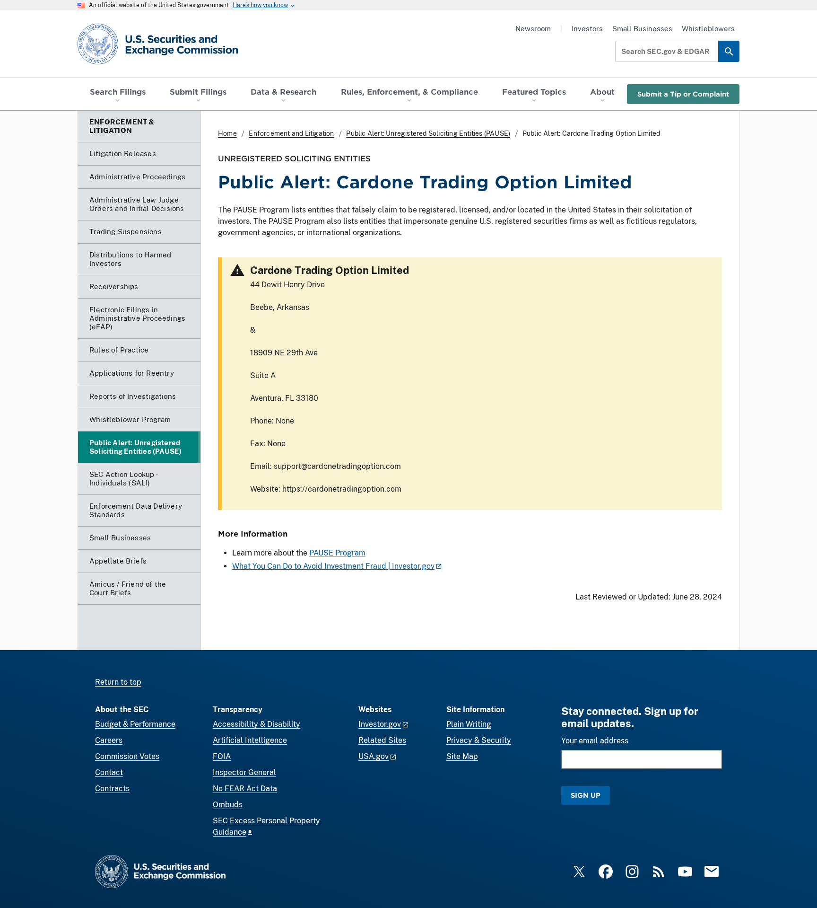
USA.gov (373, 756)
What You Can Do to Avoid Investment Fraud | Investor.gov (333, 566)
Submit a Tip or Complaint (683, 94)
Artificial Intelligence (250, 740)
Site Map (462, 756)
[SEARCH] (728, 51)
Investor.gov (379, 724)
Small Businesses (642, 29)
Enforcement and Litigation (291, 133)
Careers (108, 740)
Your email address (594, 740)
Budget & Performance (135, 724)
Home (227, 133)
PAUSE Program (337, 552)
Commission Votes (127, 756)
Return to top (118, 682)
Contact (109, 772)
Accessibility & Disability (256, 724)
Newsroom (533, 29)
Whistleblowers (708, 29)
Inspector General (244, 772)
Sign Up (585, 795)
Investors (587, 29)
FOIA (222, 756)
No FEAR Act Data (245, 788)
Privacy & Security (478, 740)
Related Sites (382, 740)
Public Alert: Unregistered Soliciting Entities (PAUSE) (428, 133)
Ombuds (228, 804)
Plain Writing (468, 724)
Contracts (112, 788)
